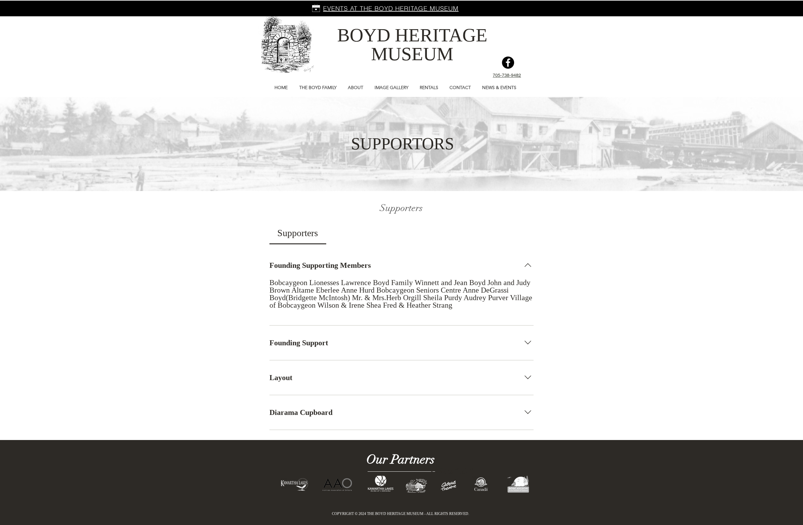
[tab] (297, 232)
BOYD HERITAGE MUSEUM (412, 44)
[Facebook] (508, 62)
